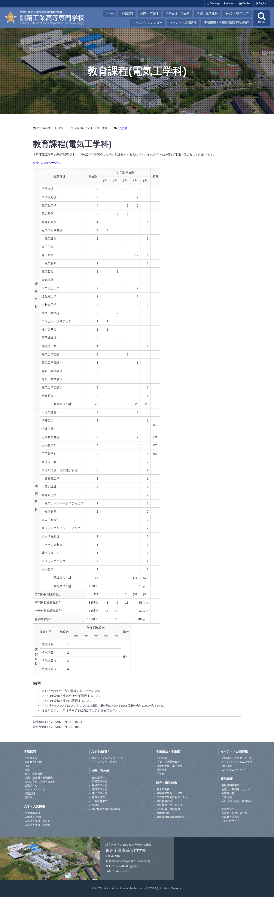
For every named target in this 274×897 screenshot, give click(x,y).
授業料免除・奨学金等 (169, 766)
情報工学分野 (99, 781)
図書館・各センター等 (234, 813)
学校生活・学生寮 (177, 13)
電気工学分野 (99, 789)
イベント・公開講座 (183, 22)
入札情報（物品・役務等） (237, 801)
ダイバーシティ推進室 (105, 761)
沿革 (27, 766)
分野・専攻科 (149, 13)
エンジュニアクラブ (233, 769)
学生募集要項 (32, 813)
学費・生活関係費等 (168, 761)
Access (230, 3)
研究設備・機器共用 (168, 809)
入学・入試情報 (34, 806)
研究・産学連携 (207, 13)
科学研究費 (163, 789)
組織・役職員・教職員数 (39, 777)
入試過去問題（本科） (37, 821)
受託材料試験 (164, 801)
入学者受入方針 (34, 817)
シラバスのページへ (46, 162)
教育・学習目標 (34, 773)
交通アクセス (32, 785)
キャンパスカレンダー (147, 22)
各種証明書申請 (231, 785)
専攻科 (96, 805)
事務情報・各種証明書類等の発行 (226, 22)
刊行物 (28, 797)
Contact (246, 3)
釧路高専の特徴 (34, 761)
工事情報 (227, 797)
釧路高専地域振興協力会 (171, 817)
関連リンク (228, 809)
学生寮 (160, 773)
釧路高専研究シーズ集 (169, 793)
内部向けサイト (231, 820)
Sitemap (214, 3)
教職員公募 (228, 793)
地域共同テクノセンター (171, 805)
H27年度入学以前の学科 (106, 809)
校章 (27, 769)
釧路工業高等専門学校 (47, 17)
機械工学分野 (99, 785)
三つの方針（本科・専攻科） (41, 781)
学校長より (31, 758)
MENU (261, 22)
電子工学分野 (99, 793)
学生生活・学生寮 (168, 751)
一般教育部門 (99, 801)
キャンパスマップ (237, 13)
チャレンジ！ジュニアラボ (237, 761)
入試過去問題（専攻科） (39, 825)
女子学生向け (100, 751)
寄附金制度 (163, 813)
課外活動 (162, 769)
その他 (123, 128)
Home (110, 13)
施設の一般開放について (236, 789)
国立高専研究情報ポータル (172, 797)
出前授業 (227, 766)
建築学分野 (98, 797)
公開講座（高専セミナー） (237, 758)
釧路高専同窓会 (231, 817)
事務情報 (227, 778)
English (262, 3)
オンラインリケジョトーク (107, 758)
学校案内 (127, 13)
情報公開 (30, 793)
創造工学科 (98, 777)
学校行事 (162, 758)
